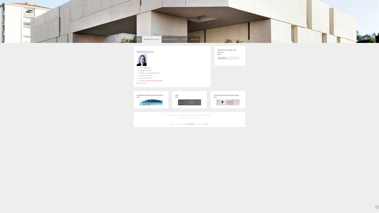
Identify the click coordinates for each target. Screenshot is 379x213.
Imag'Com (206, 124)
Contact (185, 39)
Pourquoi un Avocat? (171, 39)
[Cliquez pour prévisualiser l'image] (142, 60)
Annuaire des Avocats (151, 39)
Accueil (138, 39)
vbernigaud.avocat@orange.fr (153, 81)
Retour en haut (141, 83)
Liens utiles (194, 39)
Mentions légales (189, 124)
